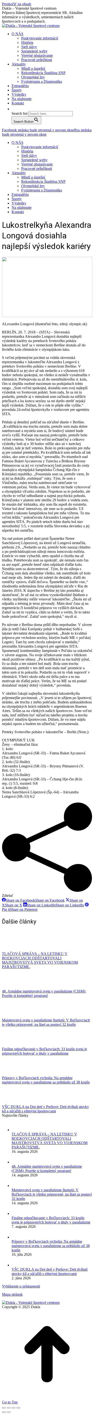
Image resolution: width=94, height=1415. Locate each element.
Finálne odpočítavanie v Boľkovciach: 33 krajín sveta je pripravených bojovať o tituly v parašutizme (44, 1051)
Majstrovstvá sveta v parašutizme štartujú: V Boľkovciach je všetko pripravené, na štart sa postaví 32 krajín (46, 1022)
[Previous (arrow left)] (4, 1412)
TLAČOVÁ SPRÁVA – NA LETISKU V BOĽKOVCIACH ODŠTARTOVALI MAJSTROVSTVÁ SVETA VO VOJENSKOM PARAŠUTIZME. (40, 960)
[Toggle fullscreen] (13, 1408)
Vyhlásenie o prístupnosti (21, 1286)
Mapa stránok (12, 1294)
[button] (14, 109)
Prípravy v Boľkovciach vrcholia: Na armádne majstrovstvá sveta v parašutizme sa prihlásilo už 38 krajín (46, 1080)
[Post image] (15, 949)
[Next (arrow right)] (9, 1412)
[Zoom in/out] (18, 1408)
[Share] (9, 1408)
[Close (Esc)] (4, 1408)
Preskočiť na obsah (16, 4)
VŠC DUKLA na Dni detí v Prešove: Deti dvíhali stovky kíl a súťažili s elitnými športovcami (45, 1109)
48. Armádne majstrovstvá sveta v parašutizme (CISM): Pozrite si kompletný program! (44, 993)
